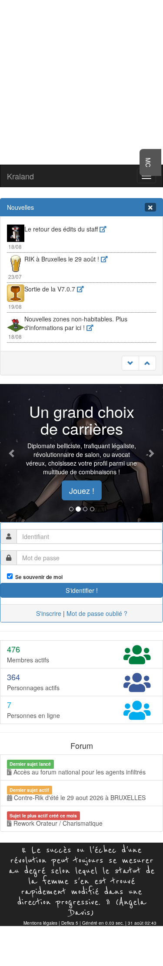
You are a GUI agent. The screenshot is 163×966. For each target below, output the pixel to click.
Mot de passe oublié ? (97, 613)
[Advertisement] (81, 81)
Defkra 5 (69, 923)
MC (148, 162)
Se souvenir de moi (38, 577)
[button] (12, 453)
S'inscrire (48, 613)
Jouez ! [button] (81, 490)
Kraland (20, 176)
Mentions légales (40, 923)
